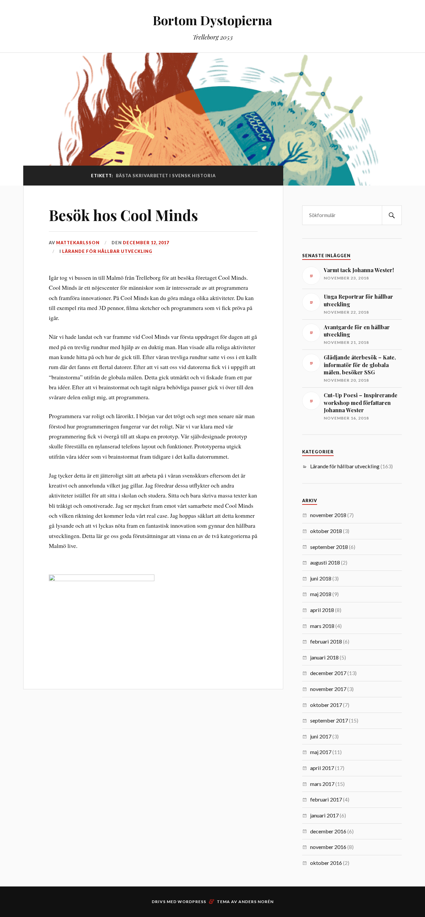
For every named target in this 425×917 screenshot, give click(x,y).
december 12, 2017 (146, 242)
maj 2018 (320, 594)
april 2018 (322, 610)
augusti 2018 (325, 562)
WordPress (192, 901)
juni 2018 (320, 578)
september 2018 (329, 547)
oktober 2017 (326, 705)
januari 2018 (324, 657)
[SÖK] (392, 215)
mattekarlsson (78, 242)
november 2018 (328, 515)
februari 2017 (326, 799)
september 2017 (329, 720)
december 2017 (328, 673)
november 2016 (328, 847)
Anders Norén (256, 901)
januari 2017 (324, 815)
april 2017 (322, 768)
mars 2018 (322, 626)
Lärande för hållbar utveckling (107, 251)
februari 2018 (326, 641)
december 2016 (328, 831)
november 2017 (328, 689)
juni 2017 (320, 736)
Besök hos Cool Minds (123, 215)
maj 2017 (320, 752)
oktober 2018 (326, 531)
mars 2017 (322, 784)
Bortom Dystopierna (212, 20)
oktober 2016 (326, 863)
